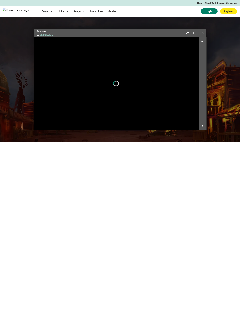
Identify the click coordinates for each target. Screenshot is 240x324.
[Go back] (202, 33)
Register (228, 11)
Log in (209, 11)
